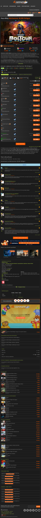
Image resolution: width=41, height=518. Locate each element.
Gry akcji (7, 263)
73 (2, 109)
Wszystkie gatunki (5, 74)
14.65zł (36, 100)
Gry (1, 6)
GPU (2, 276)
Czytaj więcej (20, 63)
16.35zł (36, 110)
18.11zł (36, 120)
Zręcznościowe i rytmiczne (22, 263)
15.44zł (36, 105)
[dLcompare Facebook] (27, 510)
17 (2, 135)
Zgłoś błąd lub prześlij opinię (34, 146)
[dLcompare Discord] (39, 510)
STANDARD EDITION (13, 74)
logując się (24, 164)
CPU (2, 274)
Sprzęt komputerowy (25, 6)
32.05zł (36, 135)
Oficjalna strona (5, 262)
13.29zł (36, 85)
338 (2, 84)
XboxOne (22, 68)
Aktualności (33, 6)
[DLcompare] (4, 509)
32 (2, 94)
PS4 (11, 68)
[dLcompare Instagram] (30, 510)
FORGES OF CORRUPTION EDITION (25, 74)
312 (2, 129)
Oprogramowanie (12, 6)
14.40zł (36, 90)
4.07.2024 (8, 269)
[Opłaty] (35, 80)
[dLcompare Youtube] (36, 510)
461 (2, 125)
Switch (16, 68)
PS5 (7, 68)
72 (2, 140)
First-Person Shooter (13, 263)
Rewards (18, 6)
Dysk (3, 278)
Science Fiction (30, 263)
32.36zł (36, 139)
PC (3, 68)
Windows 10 (5, 272)
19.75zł (36, 125)
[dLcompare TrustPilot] (33, 510)
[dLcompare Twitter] (24, 510)
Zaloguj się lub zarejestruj (34, 9)
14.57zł (36, 95)
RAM (2, 275)
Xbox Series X (29, 68)
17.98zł (36, 115)
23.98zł (36, 129)
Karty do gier (5, 6)
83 (2, 105)
